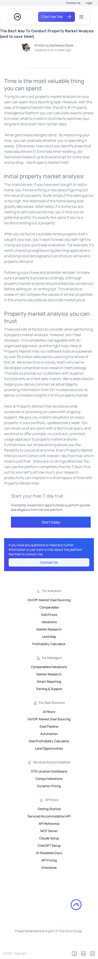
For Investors (51, 591)
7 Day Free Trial (51, 16)
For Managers (52, 657)
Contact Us (73, 3)
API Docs (51, 799)
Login (89, 3)
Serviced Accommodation (52, 762)
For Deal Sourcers (52, 702)
